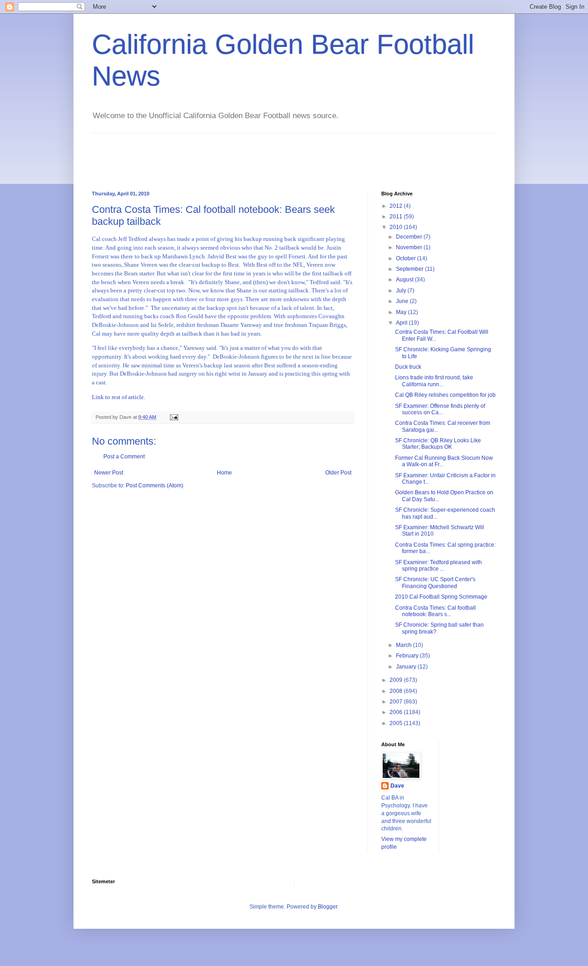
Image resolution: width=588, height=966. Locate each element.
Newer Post (108, 472)
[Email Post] (174, 417)
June (403, 301)
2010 (397, 227)
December (410, 237)
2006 (397, 712)
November (410, 247)
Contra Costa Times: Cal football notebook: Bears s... (435, 611)
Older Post (338, 472)
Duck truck (408, 367)
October (406, 258)
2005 (397, 723)
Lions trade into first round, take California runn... (434, 380)
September (410, 269)
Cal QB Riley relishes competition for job (445, 395)
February (408, 655)
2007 (397, 701)
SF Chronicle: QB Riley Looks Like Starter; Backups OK (438, 443)
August (405, 279)
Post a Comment (124, 456)
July (401, 290)
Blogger (327, 906)
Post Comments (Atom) (154, 485)
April (402, 323)
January (407, 666)
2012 (397, 206)
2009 (397, 680)
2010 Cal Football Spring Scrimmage (441, 597)
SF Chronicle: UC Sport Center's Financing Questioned (435, 582)
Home (224, 472)
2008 (397, 691)
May (402, 312)
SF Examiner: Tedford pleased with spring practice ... (438, 565)
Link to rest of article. (118, 397)
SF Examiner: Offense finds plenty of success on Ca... (440, 409)
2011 (397, 216)
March (404, 645)
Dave (397, 786)
